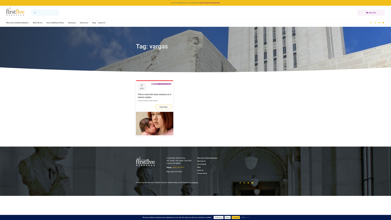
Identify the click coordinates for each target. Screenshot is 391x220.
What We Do (37, 23)
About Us (101, 23)
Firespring (194, 182)
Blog (94, 23)
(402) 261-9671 (178, 167)
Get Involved (201, 164)
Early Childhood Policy (55, 23)
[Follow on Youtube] (383, 22)
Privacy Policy (202, 173)
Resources (84, 23)
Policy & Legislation (164, 84)
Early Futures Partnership (210, 3)
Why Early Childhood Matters (17, 23)
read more (163, 107)
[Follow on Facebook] (371, 22)
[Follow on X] (375, 22)
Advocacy (72, 23)
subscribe (372, 13)
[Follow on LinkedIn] (379, 22)
